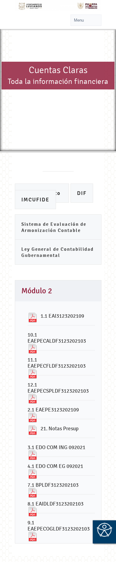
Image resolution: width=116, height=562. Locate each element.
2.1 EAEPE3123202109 (53, 410)
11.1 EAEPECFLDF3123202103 (57, 363)
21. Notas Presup (60, 428)
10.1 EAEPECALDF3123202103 (57, 338)
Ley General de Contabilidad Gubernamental (57, 252)
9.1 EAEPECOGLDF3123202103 (59, 525)
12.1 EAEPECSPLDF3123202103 (58, 388)
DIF (82, 193)
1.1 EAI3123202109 (62, 316)
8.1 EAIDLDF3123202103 (56, 504)
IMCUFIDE (35, 199)
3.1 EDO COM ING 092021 (56, 447)
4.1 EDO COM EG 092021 (55, 466)
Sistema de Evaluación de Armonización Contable (53, 227)
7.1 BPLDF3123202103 (53, 485)
